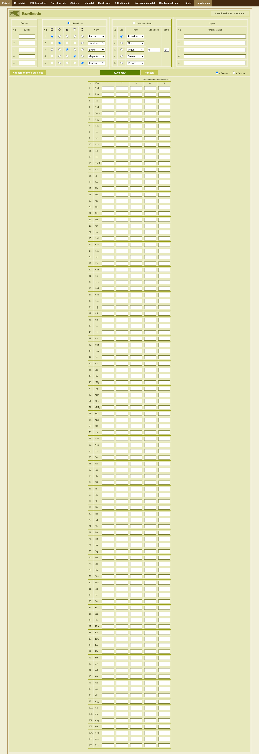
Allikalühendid (122, 3)
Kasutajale (20, 3)
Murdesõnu (104, 3)
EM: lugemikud (38, 3)
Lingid (188, 3)
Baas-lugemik (58, 3)
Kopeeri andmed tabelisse (28, 72)
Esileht (6, 3)
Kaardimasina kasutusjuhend (230, 13)
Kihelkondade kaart (169, 3)
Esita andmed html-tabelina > (156, 79)
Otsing (74, 3)
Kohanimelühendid (145, 3)
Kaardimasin (203, 3)
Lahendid (89, 3)
